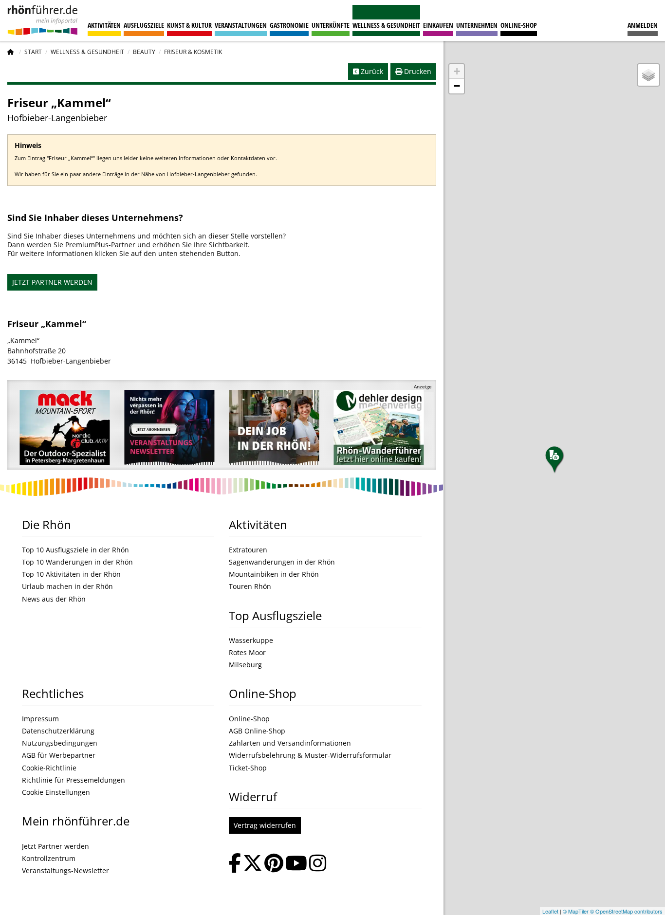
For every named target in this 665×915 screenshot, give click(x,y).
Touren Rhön (250, 586)
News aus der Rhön (54, 599)
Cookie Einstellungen (56, 792)
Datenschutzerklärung (58, 731)
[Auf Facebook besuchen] (235, 864)
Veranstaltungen (241, 25)
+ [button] (457, 71)
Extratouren (248, 550)
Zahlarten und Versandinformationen (290, 743)
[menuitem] (643, 20)
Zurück (371, 71)
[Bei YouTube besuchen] (296, 864)
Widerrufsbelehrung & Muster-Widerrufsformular (310, 755)
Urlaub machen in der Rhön (67, 586)
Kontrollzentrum (48, 858)
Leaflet (550, 911)
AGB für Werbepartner (58, 755)
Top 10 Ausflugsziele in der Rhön (75, 550)
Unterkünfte (331, 25)
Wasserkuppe (251, 640)
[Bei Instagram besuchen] (317, 864)
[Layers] (648, 75)
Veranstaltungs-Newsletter (65, 870)
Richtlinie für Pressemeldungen (73, 780)
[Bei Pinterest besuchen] (273, 864)
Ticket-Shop (248, 768)
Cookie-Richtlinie (49, 768)
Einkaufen (438, 25)
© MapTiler (576, 911)
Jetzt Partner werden (55, 846)
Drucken (416, 71)
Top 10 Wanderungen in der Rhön (77, 562)
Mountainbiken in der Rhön (274, 574)
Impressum (40, 718)
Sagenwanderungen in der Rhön (282, 562)
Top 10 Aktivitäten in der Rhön (71, 574)
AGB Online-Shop (257, 731)
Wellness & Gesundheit (386, 25)
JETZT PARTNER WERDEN (52, 282)
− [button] (457, 86)
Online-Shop (518, 25)
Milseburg (245, 664)
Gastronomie (289, 25)
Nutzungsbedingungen (59, 743)
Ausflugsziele (144, 25)
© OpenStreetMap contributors (626, 911)
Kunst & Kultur (189, 25)
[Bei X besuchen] (252, 864)
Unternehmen (477, 25)
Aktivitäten (104, 25)
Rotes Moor (247, 652)
